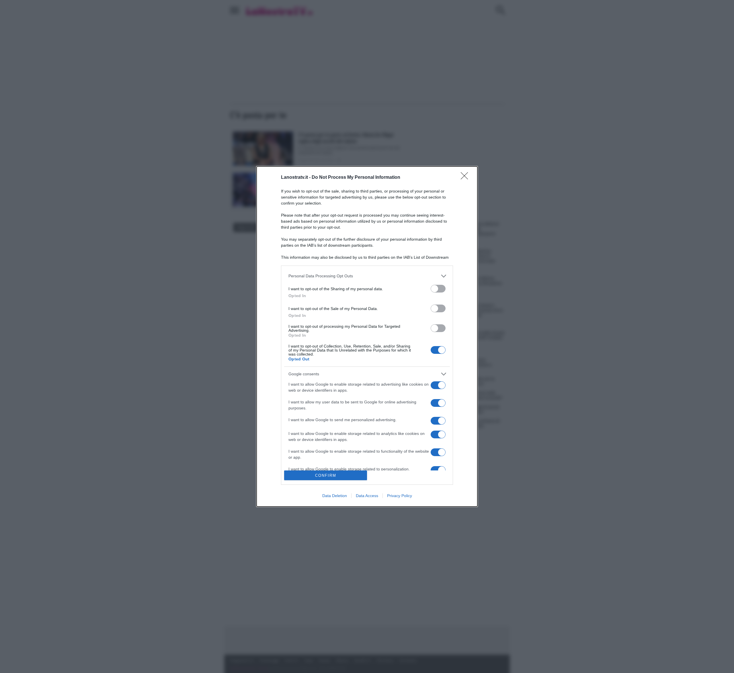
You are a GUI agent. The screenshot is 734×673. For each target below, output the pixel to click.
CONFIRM (325, 475)
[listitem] (367, 276)
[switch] (438, 289)
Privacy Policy (399, 495)
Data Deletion (334, 495)
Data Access (367, 495)
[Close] (466, 177)
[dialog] (367, 336)
